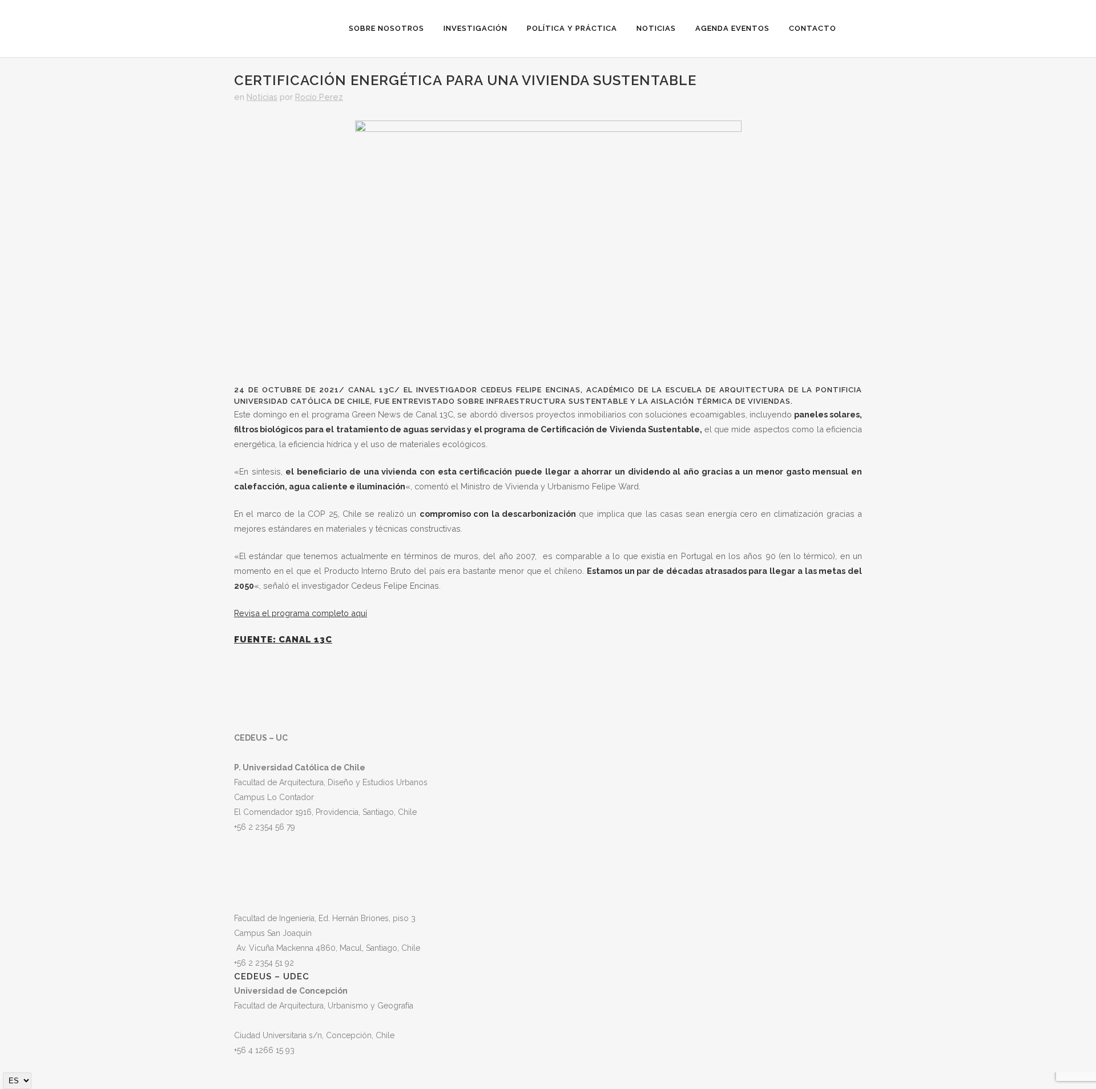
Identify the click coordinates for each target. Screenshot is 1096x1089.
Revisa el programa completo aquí (300, 613)
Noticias (262, 97)
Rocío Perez (319, 97)
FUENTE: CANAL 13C (283, 639)
